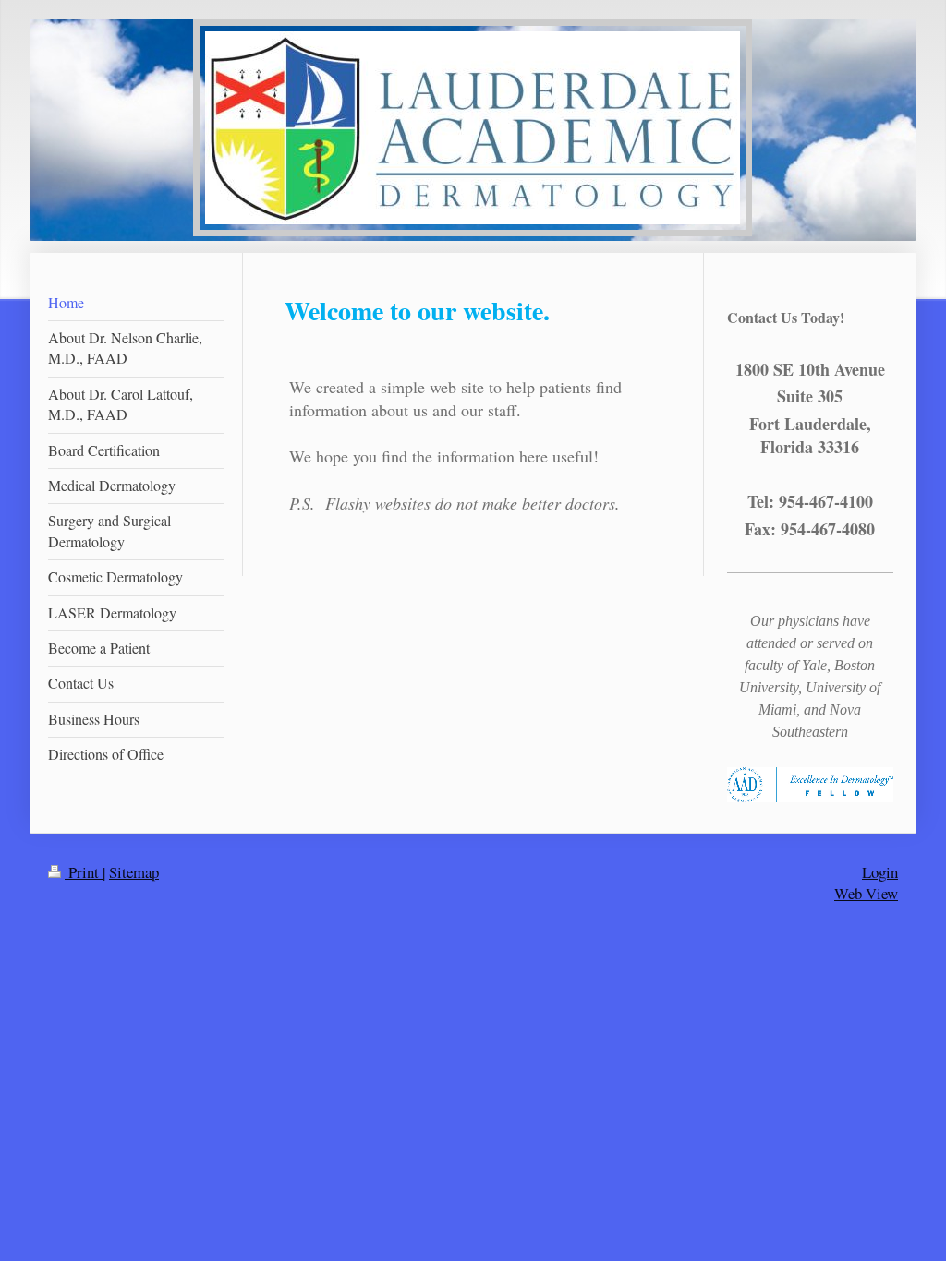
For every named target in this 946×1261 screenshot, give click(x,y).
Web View (866, 893)
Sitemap (134, 872)
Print (84, 872)
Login (880, 872)
